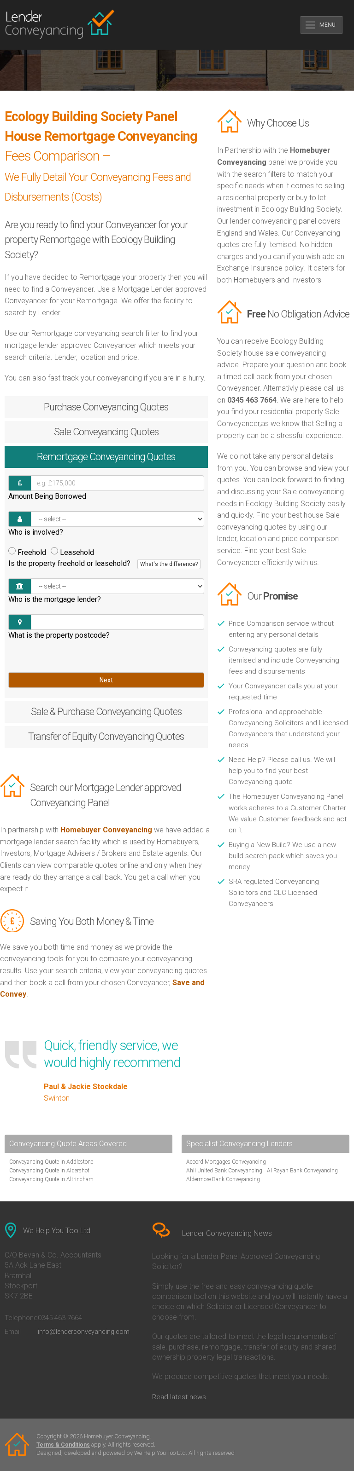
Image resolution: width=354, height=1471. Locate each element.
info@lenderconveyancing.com (84, 1331)
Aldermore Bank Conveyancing (223, 1179)
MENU (327, 25)
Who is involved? (35, 532)
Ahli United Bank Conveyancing (224, 1170)
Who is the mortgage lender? (54, 599)
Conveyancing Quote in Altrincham (51, 1179)
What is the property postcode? (59, 635)
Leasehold (77, 552)
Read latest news (179, 1397)
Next (106, 680)
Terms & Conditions (63, 1445)
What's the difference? (169, 564)
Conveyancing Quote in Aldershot (49, 1170)
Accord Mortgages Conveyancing (226, 1162)
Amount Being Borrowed (47, 496)
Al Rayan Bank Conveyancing (302, 1170)
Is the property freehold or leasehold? (103, 563)
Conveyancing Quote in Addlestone (51, 1162)
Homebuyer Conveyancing (106, 829)
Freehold (32, 552)
